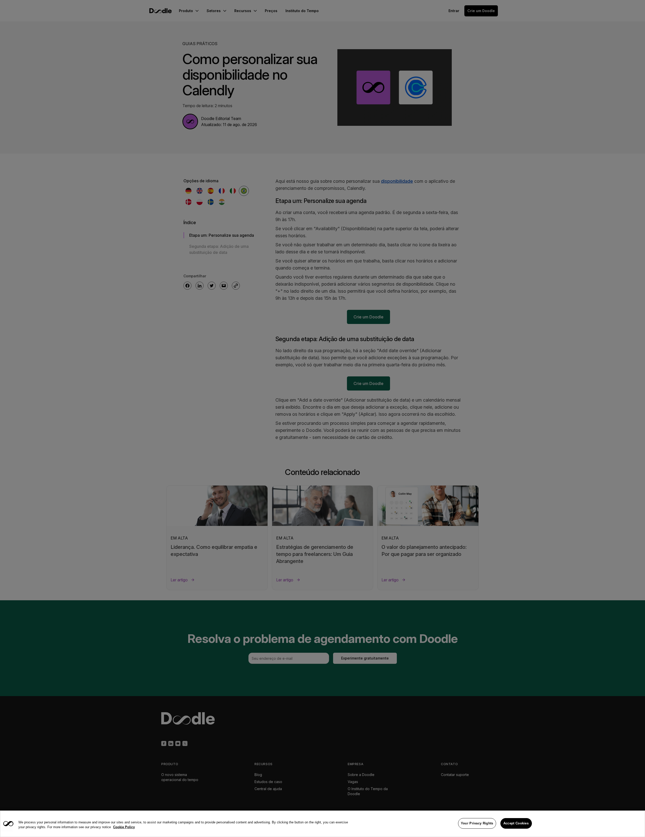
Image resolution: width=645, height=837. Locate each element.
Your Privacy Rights (477, 823)
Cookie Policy (124, 827)
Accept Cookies (516, 823)
